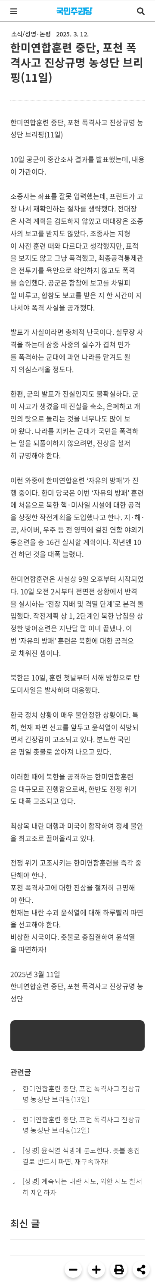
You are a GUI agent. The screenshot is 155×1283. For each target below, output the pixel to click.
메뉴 (13, 11)
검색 (141, 11)
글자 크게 (96, 1269)
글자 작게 (73, 1269)
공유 (141, 1269)
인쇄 (118, 1269)
